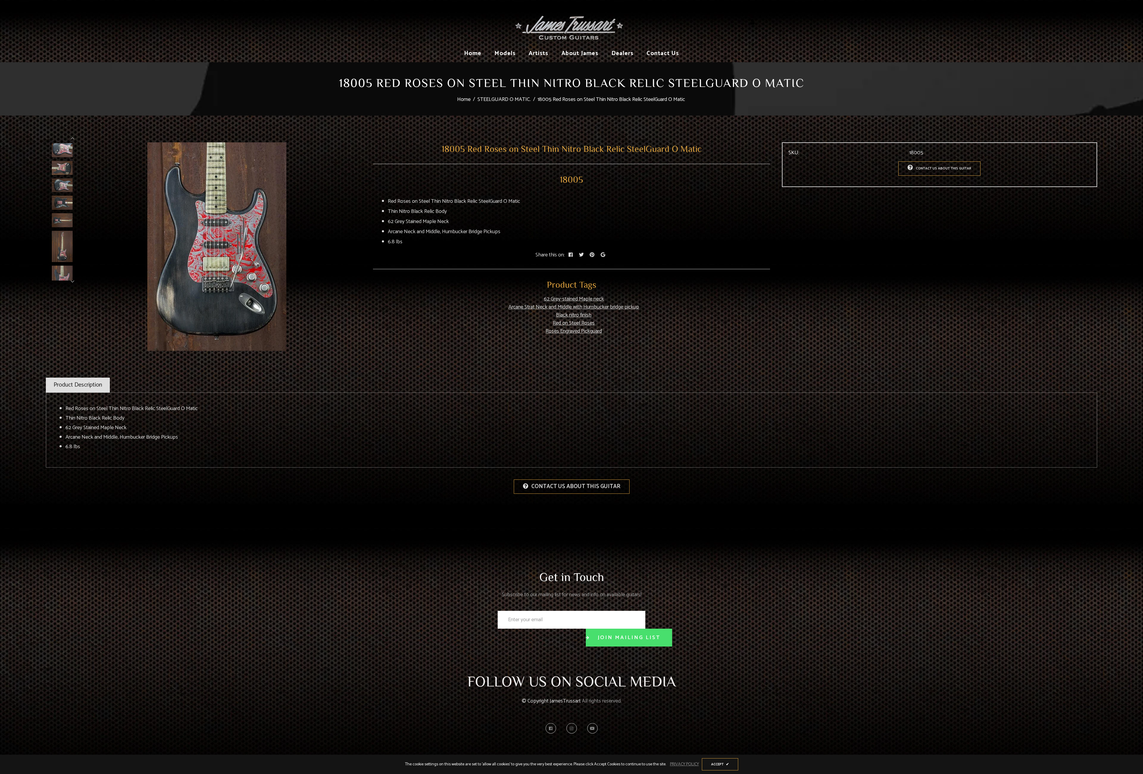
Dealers (622, 53)
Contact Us (663, 53)
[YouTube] (592, 728)
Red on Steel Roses (574, 323)
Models (505, 53)
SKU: (793, 153)
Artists (538, 53)
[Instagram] (573, 728)
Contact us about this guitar (943, 168)
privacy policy (684, 764)
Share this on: (550, 255)
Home (472, 53)
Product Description (78, 385)
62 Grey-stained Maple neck (574, 299)
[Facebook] (552, 728)
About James (579, 53)
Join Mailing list (629, 637)
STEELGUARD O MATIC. (504, 99)
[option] (217, 246)
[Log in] (752, 22)
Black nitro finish (573, 315)
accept (720, 764)
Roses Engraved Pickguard (574, 331)
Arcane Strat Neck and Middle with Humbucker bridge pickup (573, 307)
